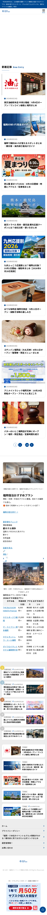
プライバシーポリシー (11, 830)
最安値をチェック (10, 521)
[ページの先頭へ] (43, 910)
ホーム (4, 826)
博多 (5, 554)
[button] (3, 558)
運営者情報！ (7, 843)
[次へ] (32, 445)
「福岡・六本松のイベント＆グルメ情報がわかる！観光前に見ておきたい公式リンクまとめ (21, 836)
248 (27, 445)
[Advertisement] (23, 40)
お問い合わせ (7, 847)
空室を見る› (8, 547)
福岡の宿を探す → (10, 512)
